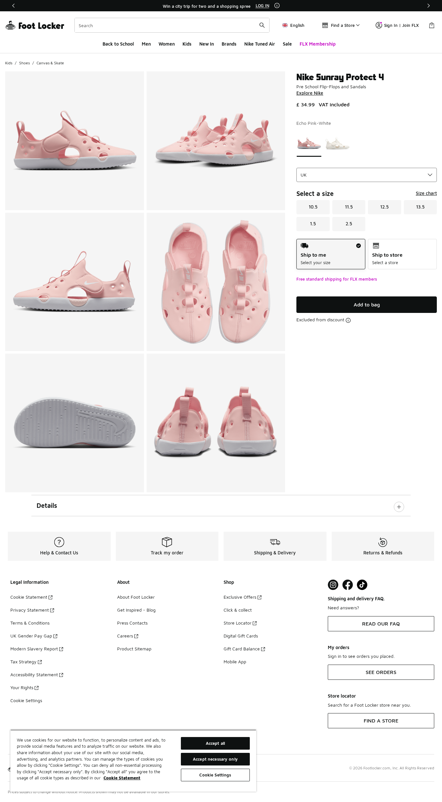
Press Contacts (132, 623)
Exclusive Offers (240, 597)
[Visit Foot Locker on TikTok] (362, 585)
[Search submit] (262, 25)
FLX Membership (318, 44)
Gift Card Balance (242, 648)
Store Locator (237, 623)
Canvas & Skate (50, 62)
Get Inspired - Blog (136, 610)
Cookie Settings (26, 700)
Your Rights (21, 687)
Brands (229, 44)
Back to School (118, 44)
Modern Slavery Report (34, 648)
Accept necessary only (215, 759)
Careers (125, 635)
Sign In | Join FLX (401, 25)
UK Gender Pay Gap (31, 635)
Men (146, 44)
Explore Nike (309, 93)
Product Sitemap (134, 648)
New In (206, 44)
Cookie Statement (28, 597)
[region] (221, 6)
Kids (187, 44)
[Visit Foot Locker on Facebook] (347, 585)
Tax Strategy (23, 661)
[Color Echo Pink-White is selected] (309, 143)
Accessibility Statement (34, 674)
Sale (287, 44)
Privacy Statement (29, 610)
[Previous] (13, 5)
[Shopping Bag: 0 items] (431, 25)
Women (167, 44)
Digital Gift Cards (241, 635)
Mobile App (235, 661)
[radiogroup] (366, 254)
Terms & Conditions (30, 623)
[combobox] (172, 25)
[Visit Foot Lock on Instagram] (333, 585)
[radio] (330, 254)
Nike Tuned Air (259, 44)
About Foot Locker (136, 597)
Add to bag (367, 304)
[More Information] (277, 5)
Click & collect (238, 610)
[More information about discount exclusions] (348, 320)
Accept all (215, 743)
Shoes (24, 62)
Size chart (426, 193)
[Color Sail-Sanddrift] (337, 143)
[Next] (428, 5)
